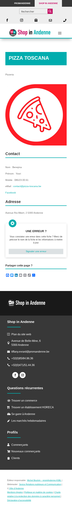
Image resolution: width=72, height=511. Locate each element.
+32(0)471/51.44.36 (23, 365)
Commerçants (19, 444)
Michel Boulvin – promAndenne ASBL (44, 480)
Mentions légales (15, 492)
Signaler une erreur (36, 251)
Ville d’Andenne (16, 488)
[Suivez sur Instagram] (23, 375)
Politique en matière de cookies (38, 492)
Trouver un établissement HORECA (32, 407)
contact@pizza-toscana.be (27, 186)
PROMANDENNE (22, 3)
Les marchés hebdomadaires (28, 420)
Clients (15, 458)
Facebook (10, 192)
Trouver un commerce (24, 400)
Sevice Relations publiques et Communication (40, 484)
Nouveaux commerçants (25, 451)
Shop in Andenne (48, 3)
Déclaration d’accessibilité (19, 500)
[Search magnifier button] (50, 11)
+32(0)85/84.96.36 (22, 358)
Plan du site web (21, 334)
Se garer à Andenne (23, 414)
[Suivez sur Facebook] (15, 375)
